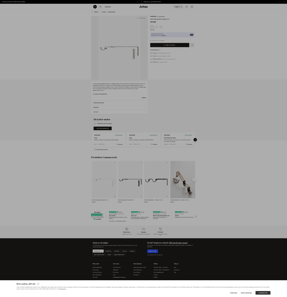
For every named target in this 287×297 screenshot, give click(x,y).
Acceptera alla (263, 292)
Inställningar (233, 292)
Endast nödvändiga (246, 292)
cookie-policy (62, 289)
